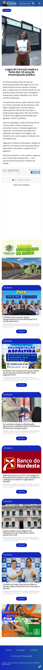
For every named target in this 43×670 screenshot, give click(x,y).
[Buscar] (33, 3)
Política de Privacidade (21, 656)
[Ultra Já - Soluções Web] (39, 666)
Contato (33, 650)
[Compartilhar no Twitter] (35, 172)
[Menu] (39, 3)
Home (8, 650)
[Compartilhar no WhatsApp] (38, 172)
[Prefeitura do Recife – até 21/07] (21, 256)
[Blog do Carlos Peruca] (9, 3)
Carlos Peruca (13, 170)
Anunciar (20, 650)
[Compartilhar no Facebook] (32, 172)
